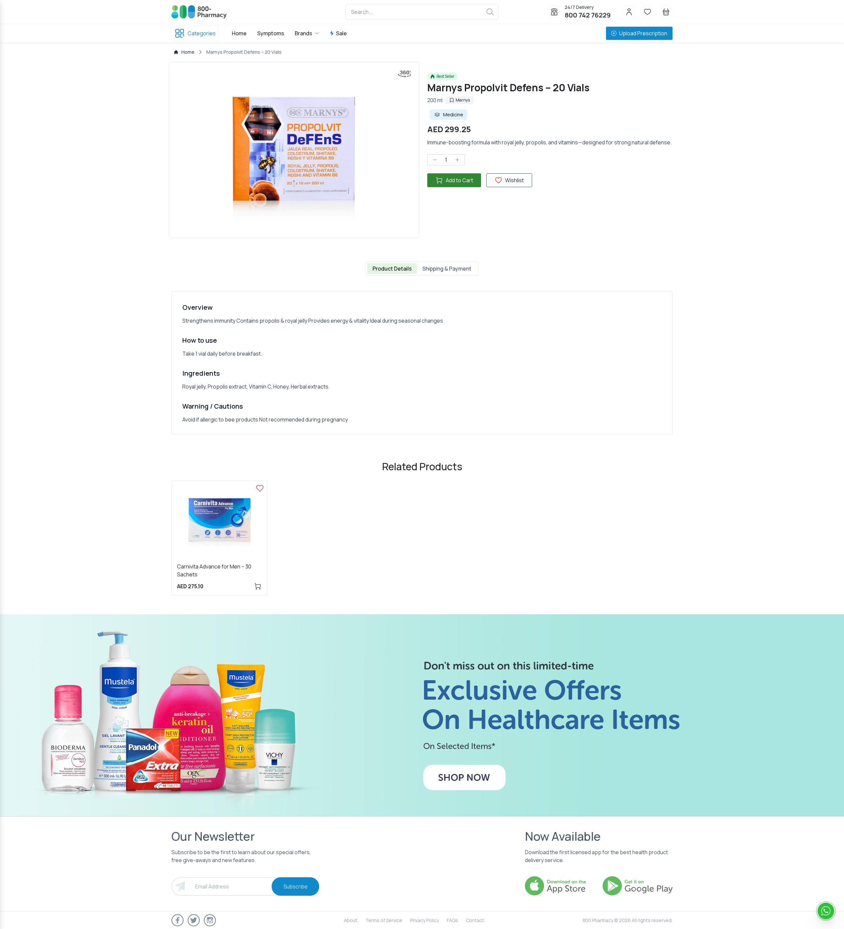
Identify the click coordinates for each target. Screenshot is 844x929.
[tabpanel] (422, 362)
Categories (202, 33)
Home (239, 33)
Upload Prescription (643, 33)
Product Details (392, 268)
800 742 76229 (588, 15)
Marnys (463, 100)
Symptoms (270, 33)
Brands (303, 33)
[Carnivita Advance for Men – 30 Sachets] (259, 488)
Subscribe (296, 886)
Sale (341, 33)
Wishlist (514, 180)
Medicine (453, 114)
